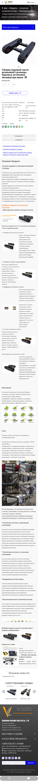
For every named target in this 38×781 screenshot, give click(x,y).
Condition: (5, 123)
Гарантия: (22, 102)
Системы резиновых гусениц (12, 149)
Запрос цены (14, 93)
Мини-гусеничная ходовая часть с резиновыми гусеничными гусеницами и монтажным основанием (12, 698)
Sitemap (28, 772)
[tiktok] (19, 758)
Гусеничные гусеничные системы (14, 146)
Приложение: (20, 113)
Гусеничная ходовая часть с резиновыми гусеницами (26, 698)
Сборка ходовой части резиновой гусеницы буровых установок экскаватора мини (17, 154)
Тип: (20, 105)
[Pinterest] (16, 758)
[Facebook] (3, 758)
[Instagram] (13, 758)
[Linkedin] (6, 758)
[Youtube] (9, 758)
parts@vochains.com (22, 748)
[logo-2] (17, 712)
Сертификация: (22, 119)
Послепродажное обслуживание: (3, 111)
